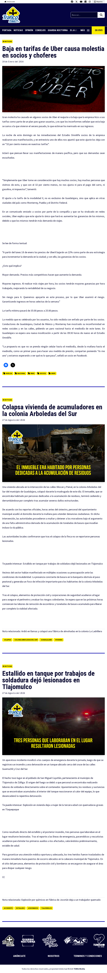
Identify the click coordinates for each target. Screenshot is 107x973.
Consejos (40, 30)
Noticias (18, 30)
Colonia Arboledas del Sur (25, 640)
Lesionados (33, 908)
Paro (33, 373)
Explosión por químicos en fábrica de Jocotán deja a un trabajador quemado (61, 899)
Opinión (29, 30)
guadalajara (46, 640)
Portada (6, 30)
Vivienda (58, 640)
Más (83, 30)
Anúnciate (19, 955)
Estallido (20, 908)
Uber (53, 373)
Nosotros (53, 955)
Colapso (7, 640)
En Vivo (99, 30)
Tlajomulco (46, 908)
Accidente (8, 908)
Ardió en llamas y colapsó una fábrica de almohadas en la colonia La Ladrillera (61, 631)
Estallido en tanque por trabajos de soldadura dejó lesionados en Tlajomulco (63, 563)
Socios (43, 373)
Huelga (9, 373)
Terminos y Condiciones (88, 955)
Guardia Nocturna (58, 30)
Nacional (21, 373)
